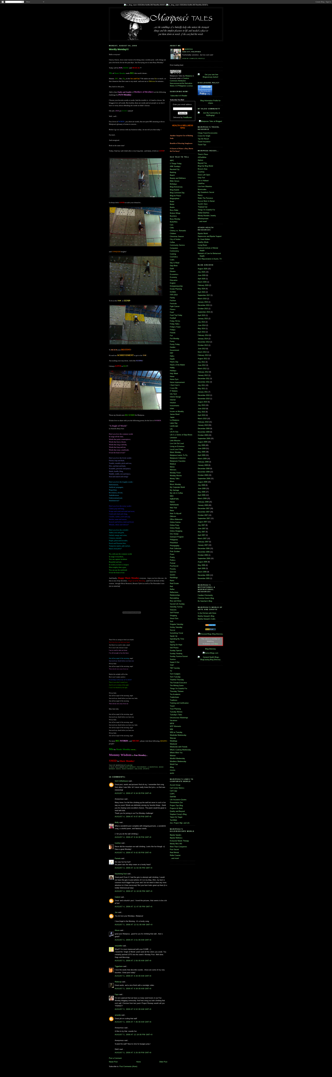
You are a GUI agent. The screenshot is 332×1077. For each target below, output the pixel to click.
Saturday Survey (176, 607)
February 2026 (203, 285)
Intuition (173, 403)
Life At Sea (174, 432)
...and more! (174, 858)
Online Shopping (176, 531)
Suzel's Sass (203, 204)
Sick (171, 621)
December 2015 (204, 305)
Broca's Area (202, 169)
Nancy (200, 195)
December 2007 (204, 508)
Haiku (172, 356)
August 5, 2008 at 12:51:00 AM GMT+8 (133, 925)
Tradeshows (174, 697)
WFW (172, 723)
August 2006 (202, 562)
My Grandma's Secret (206, 192)
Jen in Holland (203, 181)
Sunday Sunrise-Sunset (179, 656)
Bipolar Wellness (176, 838)
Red (171, 586)
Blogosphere (174, 198)
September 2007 (204, 518)
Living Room (202, 245)
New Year (173, 508)
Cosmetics (174, 257)
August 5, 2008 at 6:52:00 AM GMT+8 (133, 1009)
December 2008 (204, 469)
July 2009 (201, 445)
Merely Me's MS (176, 844)
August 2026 (202, 269)
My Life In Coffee (176, 493)
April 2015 (201, 315)
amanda (118, 1015)
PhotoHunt (174, 543)
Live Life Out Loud (177, 443)
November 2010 (204, 399)
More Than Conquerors (178, 847)
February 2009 (203, 462)
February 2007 (203, 542)
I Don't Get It (174, 385)
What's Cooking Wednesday (180, 750)
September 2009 (204, 438)
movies (172, 770)
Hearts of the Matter (177, 365)
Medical (173, 464)
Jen (116, 912)
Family (172, 298)
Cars (171, 225)
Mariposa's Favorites (177, 461)
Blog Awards (174, 190)
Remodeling (174, 598)
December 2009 (204, 429)
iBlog (172, 767)
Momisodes (202, 189)
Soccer (172, 630)
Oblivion (138, 769)
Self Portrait (174, 613)
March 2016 (202, 299)
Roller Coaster (175, 855)
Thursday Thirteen (177, 691)
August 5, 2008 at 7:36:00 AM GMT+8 (133, 1022)
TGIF (172, 665)
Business (173, 216)
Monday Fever (175, 473)
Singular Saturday (176, 624)
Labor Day (174, 423)
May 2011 (201, 388)
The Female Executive (178, 683)
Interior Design (175, 397)
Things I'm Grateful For (178, 688)
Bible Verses (174, 181)
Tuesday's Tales (176, 715)
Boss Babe (174, 210)
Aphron (200, 160)
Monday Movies (176, 476)
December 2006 (204, 548)
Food (172, 312)
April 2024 (201, 292)
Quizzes (173, 572)
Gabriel (117, 897)
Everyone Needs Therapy (179, 841)
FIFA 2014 (174, 295)
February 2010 (203, 422)
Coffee (172, 242)
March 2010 (202, 419)
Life (171, 429)
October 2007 (203, 515)
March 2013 (202, 352)
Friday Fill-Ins (175, 321)
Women (173, 756)
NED (171, 496)
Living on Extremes (177, 446)
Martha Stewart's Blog (206, 616)
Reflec (172, 589)
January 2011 (203, 392)
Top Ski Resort (203, 139)
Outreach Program (177, 537)
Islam (172, 408)
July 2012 (201, 362)
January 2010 (203, 425)
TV (171, 671)
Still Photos (174, 648)
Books (172, 207)
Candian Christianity (205, 595)
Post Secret (174, 849)
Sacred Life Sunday (177, 604)
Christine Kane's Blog (206, 598)
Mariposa (189, 49)
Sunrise (173, 659)
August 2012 (202, 359)
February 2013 (203, 355)
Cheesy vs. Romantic (178, 231)
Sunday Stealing (176, 653)
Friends (172, 333)
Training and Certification (179, 703)
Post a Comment (115, 1058)
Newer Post (113, 1062)
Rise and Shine (175, 601)
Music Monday (128, 769)
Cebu (172, 228)
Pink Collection (175, 548)
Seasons (173, 610)
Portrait (172, 563)
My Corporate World (177, 487)
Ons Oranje (174, 534)
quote (172, 773)
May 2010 (201, 412)
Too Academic (175, 694)
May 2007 (201, 532)
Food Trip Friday (176, 315)
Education (173, 280)
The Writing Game (177, 685)
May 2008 (201, 492)
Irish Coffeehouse (121, 781)
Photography (174, 546)
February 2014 (203, 335)
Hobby (172, 368)
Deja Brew (174, 266)
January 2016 (203, 302)
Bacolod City (174, 169)
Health (172, 359)
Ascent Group (175, 785)
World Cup (174, 764)
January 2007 (203, 545)
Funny (172, 341)
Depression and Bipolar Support (210, 236)
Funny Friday (175, 344)
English (172, 283)
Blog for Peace (175, 196)
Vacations (173, 720)
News (172, 510)
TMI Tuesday (175, 668)
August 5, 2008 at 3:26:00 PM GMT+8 (133, 1053)
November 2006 (204, 552)
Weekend (173, 744)
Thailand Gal (202, 207)
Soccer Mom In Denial (206, 201)
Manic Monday (175, 452)
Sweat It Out (174, 662)
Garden (172, 347)
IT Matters (174, 391)
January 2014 (203, 339)
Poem (172, 554)
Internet (173, 400)
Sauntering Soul (121, 874)
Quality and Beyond (177, 811)
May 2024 (201, 289)
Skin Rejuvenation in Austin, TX (210, 259)
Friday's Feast (175, 327)
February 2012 (203, 372)
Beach (172, 175)
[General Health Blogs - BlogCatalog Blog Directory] (210, 660)
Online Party (174, 525)
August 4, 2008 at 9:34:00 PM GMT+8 (133, 837)
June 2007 (202, 528)
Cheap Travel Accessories (207, 133)
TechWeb (173, 820)
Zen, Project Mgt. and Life (179, 823)
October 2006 (203, 555)
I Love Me (173, 388)
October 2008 (203, 475)
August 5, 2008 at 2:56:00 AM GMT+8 (133, 961)
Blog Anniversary (176, 187)
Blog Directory (210, 649)
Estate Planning (176, 289)
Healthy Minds (203, 242)
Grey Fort (201, 178)
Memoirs (173, 470)
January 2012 (203, 375)
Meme (172, 467)
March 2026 (202, 282)
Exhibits (173, 292)
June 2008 (202, 488)
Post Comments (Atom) (128, 1066)
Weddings (173, 741)
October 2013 (203, 345)
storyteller (118, 946)
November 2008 (204, 472)
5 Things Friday (176, 163)
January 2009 (203, 465)
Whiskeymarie (203, 219)
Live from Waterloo (205, 186)
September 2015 (204, 312)
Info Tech (173, 394)
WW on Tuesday (176, 732)
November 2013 (204, 342)
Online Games (175, 522)
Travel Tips (202, 145)
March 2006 (202, 572)
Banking (173, 172)
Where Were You (176, 753)
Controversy (174, 251)
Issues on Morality (177, 411)
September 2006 (204, 558)
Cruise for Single (204, 136)
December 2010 (204, 395)
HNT (171, 353)
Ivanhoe (118, 843)
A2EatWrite (202, 157)
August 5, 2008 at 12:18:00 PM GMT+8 (133, 1035)
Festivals (173, 304)
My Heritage (174, 490)
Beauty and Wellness (178, 178)
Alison (117, 930)
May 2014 (201, 329)
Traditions (173, 700)
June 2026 (202, 275)
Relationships (175, 595)
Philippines (174, 540)
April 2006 (201, 568)
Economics (174, 274)
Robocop (118, 982)
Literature (173, 438)
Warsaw (173, 738)
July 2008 (201, 485)
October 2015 (203, 309)
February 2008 (203, 502)
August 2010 (202, 402)
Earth (172, 269)
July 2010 (201, 405)
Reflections (174, 592)
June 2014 (202, 325)
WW (171, 729)
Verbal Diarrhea (203, 213)
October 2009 (203, 435)
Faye (117, 994)
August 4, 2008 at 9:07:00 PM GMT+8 (133, 817)
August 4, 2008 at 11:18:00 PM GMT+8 (133, 891)
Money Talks (174, 479)
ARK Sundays (175, 166)
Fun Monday (142, 767)
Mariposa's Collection (178, 458)
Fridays (172, 330)
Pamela (117, 858)
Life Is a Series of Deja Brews (181, 435)
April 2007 (201, 535)
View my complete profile (193, 58)
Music (118, 769)
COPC (172, 794)
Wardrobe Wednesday (178, 735)
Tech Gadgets (175, 674)
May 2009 (201, 452)
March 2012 (202, 369)
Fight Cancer (174, 306)
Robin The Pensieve (205, 198)
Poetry (172, 557)
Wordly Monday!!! (119, 49)
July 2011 (201, 385)
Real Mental (174, 852)
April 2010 (201, 415)
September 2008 (204, 479)
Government (174, 350)
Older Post (163, 1062)
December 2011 (203, 379)
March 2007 (202, 538)
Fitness (172, 309)
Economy (173, 277)
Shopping (173, 616)
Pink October (175, 551)
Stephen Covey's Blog (178, 814)
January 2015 (203, 319)
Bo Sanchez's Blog (205, 601)
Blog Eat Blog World (205, 166)
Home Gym (174, 379)
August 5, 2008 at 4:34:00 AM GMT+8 (133, 976)
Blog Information (206, 101)
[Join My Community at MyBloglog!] (210, 115)
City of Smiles (175, 239)
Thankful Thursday (177, 680)
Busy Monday (130, 767)
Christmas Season (177, 236)
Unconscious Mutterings (179, 718)
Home (138, 1062)
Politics (172, 560)
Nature (172, 502)
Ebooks (173, 271)
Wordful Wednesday (177, 758)
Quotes (172, 575)
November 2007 (204, 512)
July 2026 (201, 272)
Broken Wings (175, 213)
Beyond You (202, 163)
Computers (174, 248)
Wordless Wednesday (178, 761)
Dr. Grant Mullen (204, 239)
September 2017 (204, 295)
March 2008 (202, 498)
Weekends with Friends (178, 747)
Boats (172, 201)
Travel (172, 706)
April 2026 (201, 279)
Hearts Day (174, 362)
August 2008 (202, 482)
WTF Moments (175, 726)
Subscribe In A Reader (178, 96)
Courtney (201, 172)
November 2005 (204, 578)
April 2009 (201, 455)
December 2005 (204, 575)
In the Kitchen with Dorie (207, 613)
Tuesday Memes (176, 712)
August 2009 (202, 442)
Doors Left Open (204, 175)
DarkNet (173, 797)
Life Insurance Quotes (178, 800)
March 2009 (202, 459)
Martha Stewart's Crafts (206, 619)
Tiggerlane (119, 966)
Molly (117, 822)
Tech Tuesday (175, 677)
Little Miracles (175, 441)
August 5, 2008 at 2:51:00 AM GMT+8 (133, 940)
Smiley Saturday (176, 627)
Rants (172, 581)
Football (173, 318)
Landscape (174, 426)
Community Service (177, 245)
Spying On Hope (176, 645)
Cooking (173, 254)
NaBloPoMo (174, 499)
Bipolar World (203, 233)
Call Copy (173, 791)
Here (216, 644)
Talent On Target (176, 817)
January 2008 (203, 505)
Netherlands (174, 505)
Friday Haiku (174, 324)
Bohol (172, 204)
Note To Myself (175, 513)
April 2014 (201, 332)
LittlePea (201, 183)
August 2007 (202, 522)
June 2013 (202, 349)
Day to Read (174, 263)
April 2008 (201, 495)
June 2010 (202, 409)
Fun (171, 336)
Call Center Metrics (177, 788)
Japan (172, 417)
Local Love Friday (176, 449)
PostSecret (174, 566)
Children (173, 233)
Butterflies (174, 222)
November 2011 (203, 382)
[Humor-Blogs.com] (210, 653)
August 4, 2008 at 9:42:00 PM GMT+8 (133, 853)
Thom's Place (203, 154)
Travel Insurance (204, 142)
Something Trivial (176, 633)
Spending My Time (177, 639)
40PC (172, 161)
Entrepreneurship (176, 286)
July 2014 (201, 322)
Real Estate (174, 583)
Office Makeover (176, 519)
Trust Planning (175, 709)
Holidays (173, 371)
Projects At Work (176, 808)
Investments (174, 406)
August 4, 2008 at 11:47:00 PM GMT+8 (133, 907)
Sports (146, 769)
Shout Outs (174, 618)
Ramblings (174, 578)
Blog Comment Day (177, 193)
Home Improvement (177, 382)
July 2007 (201, 525)
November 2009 (204, 432)
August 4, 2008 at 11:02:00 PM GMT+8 (133, 868)
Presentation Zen (176, 802)
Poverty (173, 569)
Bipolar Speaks (175, 835)
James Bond (174, 414)
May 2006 (201, 565)
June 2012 (202, 365)
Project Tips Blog (176, 805)
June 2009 (202, 448)
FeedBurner (187, 117)
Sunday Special (176, 651)
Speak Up (173, 636)
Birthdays (173, 184)
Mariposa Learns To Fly (179, 455)
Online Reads (175, 528)
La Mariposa (153, 767)
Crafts (172, 260)
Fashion (173, 301)
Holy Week (174, 373)
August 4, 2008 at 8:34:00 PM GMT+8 (133, 793)
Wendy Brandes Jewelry (207, 216)
